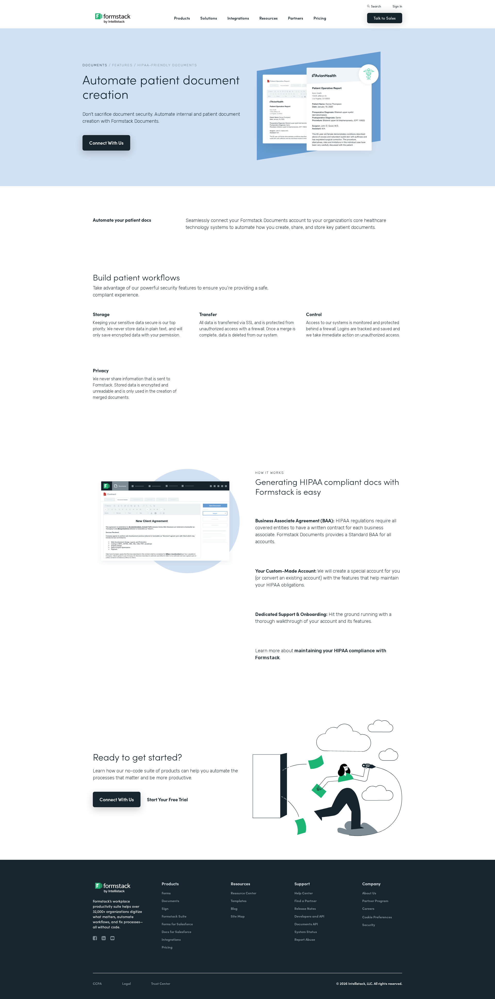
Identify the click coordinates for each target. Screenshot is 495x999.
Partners (295, 18)
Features (122, 65)
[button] (182, 18)
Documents (95, 65)
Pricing (320, 18)
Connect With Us (106, 142)
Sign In (397, 6)
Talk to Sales (385, 18)
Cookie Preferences (377, 916)
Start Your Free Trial (167, 799)
